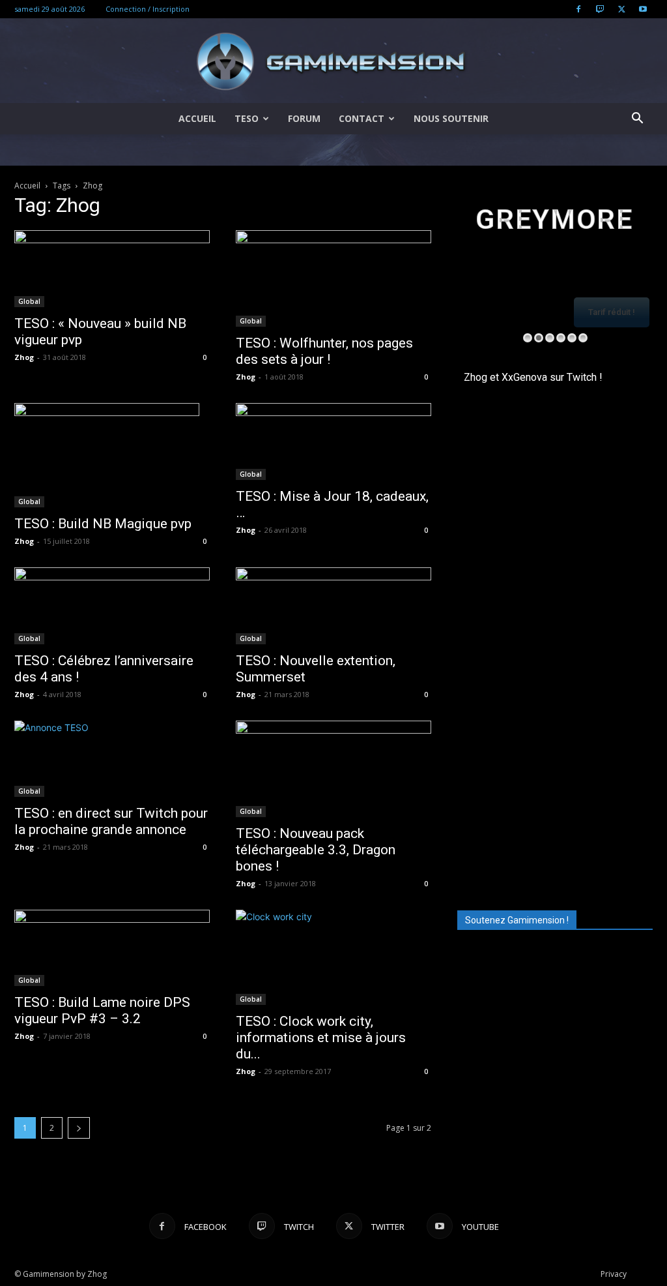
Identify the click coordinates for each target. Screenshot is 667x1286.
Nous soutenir (451, 118)
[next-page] (79, 1128)
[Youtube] (643, 9)
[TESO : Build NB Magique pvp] (112, 455)
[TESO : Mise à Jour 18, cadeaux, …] (333, 441)
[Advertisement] (555, 804)
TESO (246, 118)
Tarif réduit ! (611, 312)
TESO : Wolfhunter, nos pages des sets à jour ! (324, 351)
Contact (361, 118)
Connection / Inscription (148, 9)
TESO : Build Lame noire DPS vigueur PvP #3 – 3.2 (102, 1010)
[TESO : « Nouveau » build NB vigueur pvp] (112, 268)
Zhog (24, 357)
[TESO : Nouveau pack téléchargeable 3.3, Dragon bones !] (333, 769)
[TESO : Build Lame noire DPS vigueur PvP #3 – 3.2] (112, 948)
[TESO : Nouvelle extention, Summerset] (333, 605)
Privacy (614, 1273)
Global (29, 301)
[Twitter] (621, 9)
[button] (637, 119)
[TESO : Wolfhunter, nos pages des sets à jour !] (333, 278)
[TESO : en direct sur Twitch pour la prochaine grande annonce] (112, 759)
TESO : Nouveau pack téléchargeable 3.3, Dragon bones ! (315, 850)
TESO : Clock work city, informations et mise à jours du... (321, 1037)
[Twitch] (600, 9)
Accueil (197, 118)
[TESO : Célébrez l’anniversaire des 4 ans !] (112, 605)
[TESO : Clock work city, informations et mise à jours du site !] (333, 957)
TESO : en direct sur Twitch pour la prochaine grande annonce (111, 821)
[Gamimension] (333, 61)
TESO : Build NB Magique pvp (103, 523)
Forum (304, 118)
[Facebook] (578, 9)
